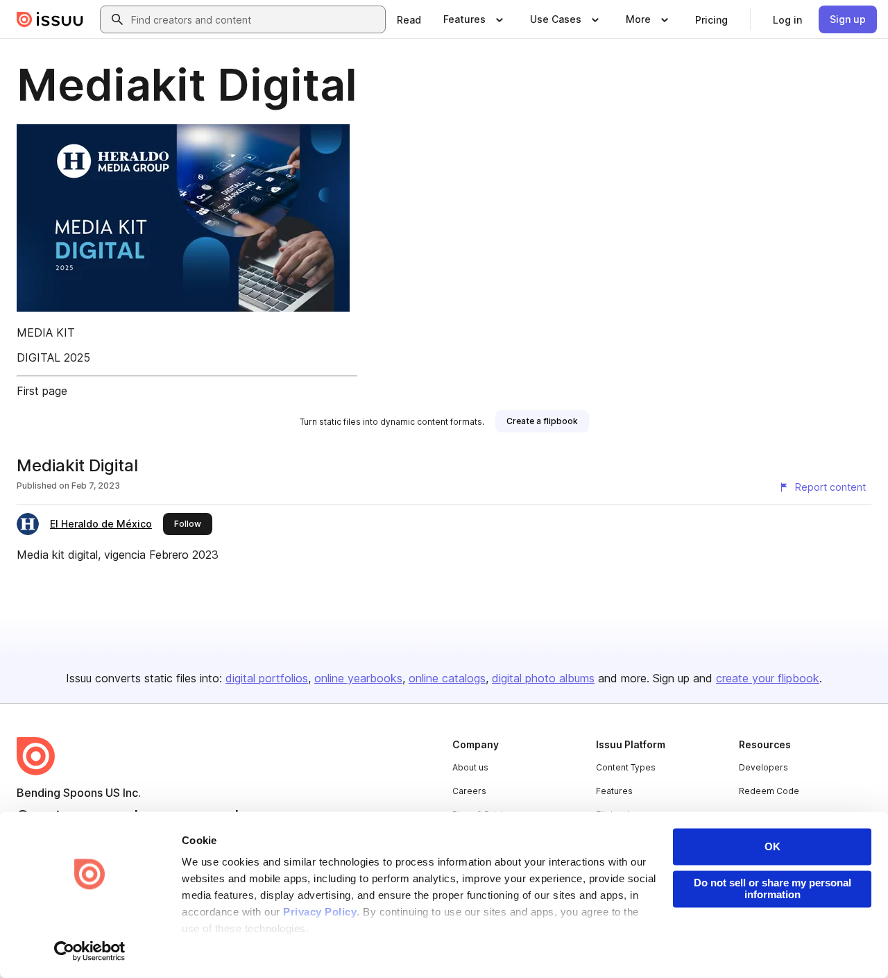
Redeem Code (769, 791)
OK (772, 846)
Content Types (626, 767)
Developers (763, 767)
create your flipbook (767, 678)
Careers (469, 791)
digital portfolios (266, 678)
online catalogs (447, 678)
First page (42, 391)
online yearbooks (358, 678)
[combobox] (255, 19)
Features (614, 791)
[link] (409, 19)
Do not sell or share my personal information (772, 888)
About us (470, 767)
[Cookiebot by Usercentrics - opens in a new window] (90, 951)
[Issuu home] (50, 19)
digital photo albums (543, 678)
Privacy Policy (320, 912)
